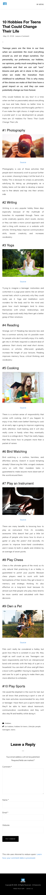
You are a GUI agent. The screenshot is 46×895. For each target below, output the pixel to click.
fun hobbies (9, 726)
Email (5, 812)
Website (6, 825)
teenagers (6, 730)
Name (5, 800)
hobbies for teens (20, 726)
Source (23, 162)
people (38, 726)
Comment (7, 767)
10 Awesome (36, 885)
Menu (41, 4)
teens (13, 730)
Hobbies (8, 723)
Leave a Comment (22, 36)
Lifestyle (31, 726)
